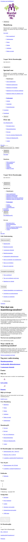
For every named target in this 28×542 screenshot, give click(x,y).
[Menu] (6, 145)
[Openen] (5, 519)
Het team (8, 225)
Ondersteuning (9, 163)
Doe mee (3, 145)
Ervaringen (5, 208)
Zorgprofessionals (10, 207)
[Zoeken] (5, 145)
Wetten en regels (10, 168)
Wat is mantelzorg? (10, 162)
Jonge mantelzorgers (11, 194)
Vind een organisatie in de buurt (8, 355)
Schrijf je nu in (4, 399)
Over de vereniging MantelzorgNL (14, 227)
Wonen (8, 164)
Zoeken (2, 146)
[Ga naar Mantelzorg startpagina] (14, 11)
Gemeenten (8, 206)
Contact (8, 229)
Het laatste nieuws (10, 223)
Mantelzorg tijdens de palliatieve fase (14, 199)
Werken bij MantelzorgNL (12, 228)
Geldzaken (8, 167)
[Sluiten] (7, 145)
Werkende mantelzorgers (12, 195)
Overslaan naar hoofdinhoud (7, 1)
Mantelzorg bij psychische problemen (14, 197)
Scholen (8, 204)
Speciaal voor (7, 67)
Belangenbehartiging (11, 224)
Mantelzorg (6, 21)
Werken (8, 166)
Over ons (6, 116)
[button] (14, 236)
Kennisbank (6, 210)
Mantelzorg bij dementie (11, 196)
